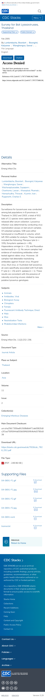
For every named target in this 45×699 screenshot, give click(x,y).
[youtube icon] (3, 688)
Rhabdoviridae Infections (15, 324)
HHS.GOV (5, 695)
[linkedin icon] (16, 683)
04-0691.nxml (8, 517)
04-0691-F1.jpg (8, 489)
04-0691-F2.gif (8, 498)
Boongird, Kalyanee (34, 181)
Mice (6, 317)
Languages (7, 658)
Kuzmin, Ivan (30, 193)
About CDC (8, 645)
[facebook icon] (3, 683)
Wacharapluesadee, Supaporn (15, 187)
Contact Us (8, 629)
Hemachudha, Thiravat (12, 193)
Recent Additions (11, 607)
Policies (5, 652)
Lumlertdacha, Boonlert (15, 42)
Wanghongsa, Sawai (22, 45)
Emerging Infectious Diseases (14, 415)
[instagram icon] (11, 683)
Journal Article (8, 352)
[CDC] (5, 11)
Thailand (6, 365)
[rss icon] (16, 688)
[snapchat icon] (11, 688)
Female (7, 306)
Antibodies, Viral (11, 296)
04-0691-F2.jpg (8, 508)
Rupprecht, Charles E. (11, 196)
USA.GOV (15, 695)
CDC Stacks (12, 560)
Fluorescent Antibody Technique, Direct (22, 310)
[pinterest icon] (7, 688)
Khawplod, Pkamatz (30, 190)
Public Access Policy (12, 624)
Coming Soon (9, 612)
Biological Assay (11, 300)
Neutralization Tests (13, 320)
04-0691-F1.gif (8, 480)
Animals (8, 293)
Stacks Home (9, 599)
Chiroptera (9, 303)
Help (6, 616)
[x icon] (7, 683)
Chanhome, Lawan (10, 190)
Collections (8, 603)
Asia (4, 377)
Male (6, 313)
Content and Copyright (13, 620)
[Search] (40, 11)
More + (41, 327)
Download (7, 57)
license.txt (5, 526)
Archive (5, 665)
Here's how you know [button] (9, 5)
